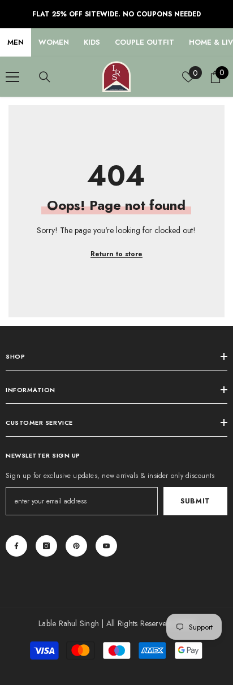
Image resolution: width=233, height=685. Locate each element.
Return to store (116, 254)
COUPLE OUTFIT (144, 42)
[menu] (12, 77)
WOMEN (53, 42)
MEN (15, 42)
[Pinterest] (76, 546)
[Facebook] (16, 546)
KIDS (92, 42)
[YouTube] (106, 546)
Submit (195, 501)
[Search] (44, 77)
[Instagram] (46, 546)
